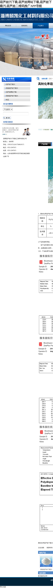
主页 (50, 79)
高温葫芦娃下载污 (46, 569)
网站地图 (3, 587)
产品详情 (44, 144)
